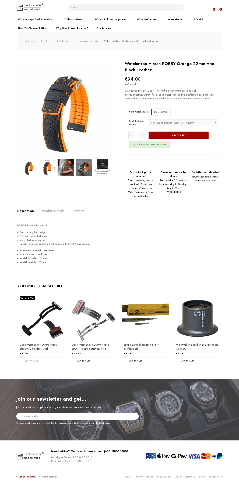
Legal (127, 476)
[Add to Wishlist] (214, 135)
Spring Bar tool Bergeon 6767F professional (141, 347)
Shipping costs (164, 476)
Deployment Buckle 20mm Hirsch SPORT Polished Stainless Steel (90, 347)
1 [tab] (119, 371)
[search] (180, 7)
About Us (202, 476)
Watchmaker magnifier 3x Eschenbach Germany (197, 347)
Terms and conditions (143, 476)
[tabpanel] (41, 331)
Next (114, 167)
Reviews (78, 211)
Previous (17, 167)
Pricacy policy (216, 476)
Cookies (178, 476)
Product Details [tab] (53, 211)
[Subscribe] (134, 416)
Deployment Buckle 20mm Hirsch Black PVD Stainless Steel (38, 347)
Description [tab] (25, 211)
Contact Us (189, 476)
